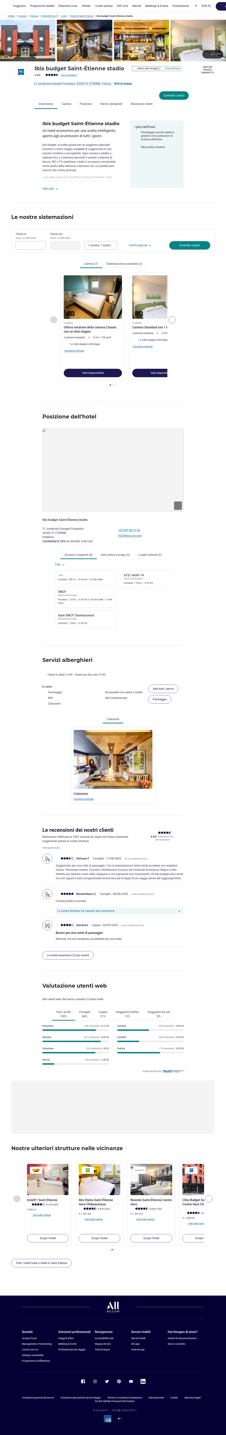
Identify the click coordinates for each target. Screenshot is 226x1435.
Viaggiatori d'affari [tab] (127, 1014)
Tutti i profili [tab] (63, 1014)
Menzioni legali (193, 1397)
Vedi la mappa (123, 83)
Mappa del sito (103, 1343)
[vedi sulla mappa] (113, 470)
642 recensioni (69, 75)
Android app (138, 1349)
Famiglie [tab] (84, 1014)
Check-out (60, 235)
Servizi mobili (138, 1338)
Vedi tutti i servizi (163, 688)
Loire (64, 16)
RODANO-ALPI (50, 16)
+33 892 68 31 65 (129, 530)
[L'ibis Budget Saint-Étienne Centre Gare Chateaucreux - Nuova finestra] (203, 1179)
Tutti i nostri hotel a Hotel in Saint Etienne (41, 1263)
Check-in (26, 235)
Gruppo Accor (29, 1338)
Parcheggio (160, 699)
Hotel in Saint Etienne (81, 16)
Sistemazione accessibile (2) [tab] (124, 263)
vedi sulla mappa (41, 1215)
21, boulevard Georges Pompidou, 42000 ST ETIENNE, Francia (73, 83)
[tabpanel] (113, 329)
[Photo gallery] (113, 40)
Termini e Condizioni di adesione (124, 1397)
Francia (34, 16)
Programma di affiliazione (36, 1360)
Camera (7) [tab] (91, 263)
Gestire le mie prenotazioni (182, 1338)
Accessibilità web (104, 1338)
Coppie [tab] (103, 1014)
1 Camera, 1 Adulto (99, 245)
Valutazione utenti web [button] (74, 986)
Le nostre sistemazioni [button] (42, 217)
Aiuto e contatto (176, 1343)
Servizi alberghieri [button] (67, 660)
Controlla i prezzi (173, 95)
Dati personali (156, 1397)
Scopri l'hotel (48, 1238)
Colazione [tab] (113, 719)
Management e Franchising (37, 1343)
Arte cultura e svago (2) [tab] (115, 554)
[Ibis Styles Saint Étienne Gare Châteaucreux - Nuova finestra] (99, 1179)
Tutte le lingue (102, 1349)
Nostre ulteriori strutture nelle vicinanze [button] (67, 1148)
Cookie (174, 1397)
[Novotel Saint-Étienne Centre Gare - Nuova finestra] (151, 1179)
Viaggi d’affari (66, 1338)
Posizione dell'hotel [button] (69, 416)
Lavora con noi (30, 1349)
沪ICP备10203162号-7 (124, 1410)
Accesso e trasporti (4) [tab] (79, 554)
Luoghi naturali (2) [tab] (150, 554)
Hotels (11, 16)
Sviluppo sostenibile (32, 1355)
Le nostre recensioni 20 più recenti (68, 955)
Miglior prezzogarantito (207, 70)
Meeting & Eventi (67, 1343)
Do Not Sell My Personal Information (115, 1401)
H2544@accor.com (130, 535)
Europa (22, 16)
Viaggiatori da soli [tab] (158, 1014)
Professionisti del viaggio (71, 1349)
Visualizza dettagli (84, 799)
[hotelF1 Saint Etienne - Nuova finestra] (48, 1179)
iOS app (135, 1343)
